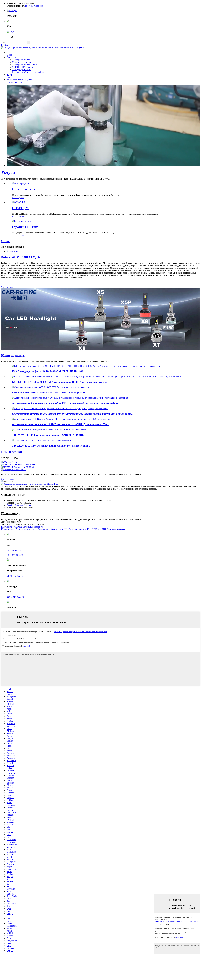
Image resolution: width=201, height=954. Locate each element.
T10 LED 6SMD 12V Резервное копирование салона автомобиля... (51, 445)
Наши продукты (13, 355)
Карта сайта (6, 527)
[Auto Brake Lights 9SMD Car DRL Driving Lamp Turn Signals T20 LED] (61, 419)
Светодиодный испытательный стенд (29, 72)
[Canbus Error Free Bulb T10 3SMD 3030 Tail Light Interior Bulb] (50, 387)
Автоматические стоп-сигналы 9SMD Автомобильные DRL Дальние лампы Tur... (60, 424)
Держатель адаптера (21, 62)
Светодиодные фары (21, 60)
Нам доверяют (11, 451)
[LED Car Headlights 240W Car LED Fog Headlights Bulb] (60, 408)
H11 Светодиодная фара (113, 529)
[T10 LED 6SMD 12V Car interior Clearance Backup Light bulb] (41, 440)
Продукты (11, 57)
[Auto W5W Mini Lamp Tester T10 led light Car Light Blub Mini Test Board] (70, 398)
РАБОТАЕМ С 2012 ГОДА (20, 257)
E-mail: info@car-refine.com (19, 505)
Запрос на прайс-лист (11, 522)
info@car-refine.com (34, 6)
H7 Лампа (96, 529)
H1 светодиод (7, 529)
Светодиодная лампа (21, 69)
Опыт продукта (23, 189)
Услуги (8, 172)
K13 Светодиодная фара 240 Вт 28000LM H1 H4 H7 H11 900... (48, 371)
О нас (9, 55)
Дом (9, 52)
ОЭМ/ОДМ (20, 208)
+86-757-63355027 (15, 550)
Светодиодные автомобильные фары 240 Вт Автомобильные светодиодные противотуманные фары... (72, 413)
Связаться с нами (15, 82)
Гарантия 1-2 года (25, 227)
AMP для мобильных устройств (28, 527)
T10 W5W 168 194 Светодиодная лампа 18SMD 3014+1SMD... (48, 434)
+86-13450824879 (15, 555)
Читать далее (18, 197)
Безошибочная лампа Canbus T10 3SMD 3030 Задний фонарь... (49, 392)
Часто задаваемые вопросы (19, 79)
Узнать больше (8, 479)
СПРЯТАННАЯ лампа (22, 67)
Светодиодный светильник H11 (52, 529)
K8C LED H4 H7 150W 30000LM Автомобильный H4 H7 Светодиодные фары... (59, 381)
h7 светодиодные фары (26, 529)
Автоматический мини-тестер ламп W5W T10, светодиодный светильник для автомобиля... (66, 403)
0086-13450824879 (15, 597)
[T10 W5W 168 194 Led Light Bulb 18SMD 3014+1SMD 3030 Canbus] (49, 430)
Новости (11, 77)
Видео (9, 74)
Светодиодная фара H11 (79, 529)
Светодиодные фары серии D (26, 64)
